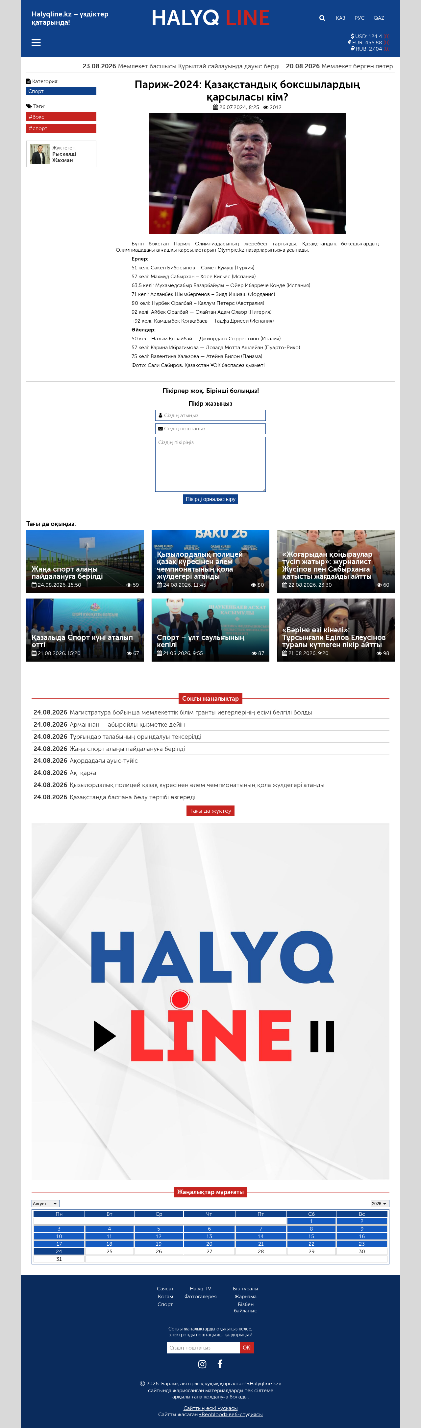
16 (362, 1236)
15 (311, 1236)
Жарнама (246, 1296)
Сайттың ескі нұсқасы (211, 1408)
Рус (359, 18)
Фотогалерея (201, 1296)
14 (261, 1236)
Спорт (36, 91)
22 (311, 1244)
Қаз (340, 18)
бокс (38, 117)
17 (59, 1244)
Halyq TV (200, 1288)
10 (59, 1236)
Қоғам (165, 1296)
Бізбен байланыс (245, 1307)
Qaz (379, 18)
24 (59, 1251)
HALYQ (210, 18)
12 (158, 1236)
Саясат (165, 1288)
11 (109, 1236)
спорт (40, 128)
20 (209, 1244)
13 (209, 1236)
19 (158, 1244)
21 (261, 1244)
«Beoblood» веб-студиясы (231, 1414)
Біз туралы (245, 1288)
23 (362, 1244)
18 (109, 1244)
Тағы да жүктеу (210, 810)
